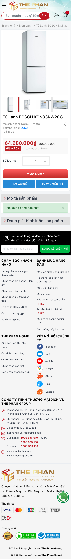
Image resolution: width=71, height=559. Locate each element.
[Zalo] (40, 354)
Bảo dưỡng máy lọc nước (51, 329)
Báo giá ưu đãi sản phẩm (51, 301)
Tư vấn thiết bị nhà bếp (50, 311)
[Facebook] (40, 347)
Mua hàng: (13, 437)
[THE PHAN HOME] (28, 5)
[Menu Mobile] (4, 5)
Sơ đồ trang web (10, 319)
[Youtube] (40, 361)
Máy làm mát (44, 294)
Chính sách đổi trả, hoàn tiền (15, 298)
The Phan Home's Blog (14, 307)
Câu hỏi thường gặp (12, 313)
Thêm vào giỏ (18, 183)
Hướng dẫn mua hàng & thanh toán (14, 273)
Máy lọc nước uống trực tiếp (53, 272)
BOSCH (25, 127)
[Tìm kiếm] (44, 15)
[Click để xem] (35, 62)
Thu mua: (12, 446)
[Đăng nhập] (56, 14)
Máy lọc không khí (47, 287)
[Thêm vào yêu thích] (66, 124)
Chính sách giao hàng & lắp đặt (17, 283)
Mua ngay (35, 174)
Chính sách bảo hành (13, 291)
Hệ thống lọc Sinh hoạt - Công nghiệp (51, 279)
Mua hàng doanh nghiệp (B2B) (50, 320)
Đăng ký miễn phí (55, 248)
